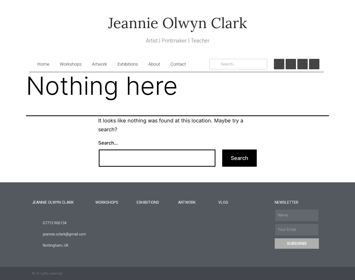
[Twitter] (291, 64)
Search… (108, 143)
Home (43, 64)
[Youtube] (302, 64)
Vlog (223, 202)
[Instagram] (314, 64)
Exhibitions (127, 64)
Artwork (99, 64)
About (154, 64)
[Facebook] (279, 64)
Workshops (71, 64)
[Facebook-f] (310, 273)
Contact (178, 64)
